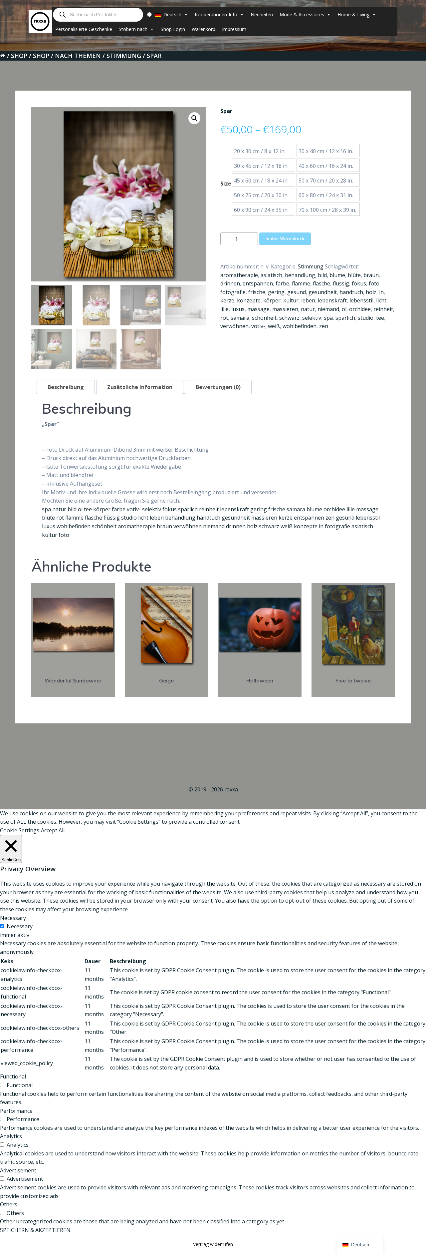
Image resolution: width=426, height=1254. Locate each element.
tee (380, 317)
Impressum (234, 29)
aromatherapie (239, 275)
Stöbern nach (133, 29)
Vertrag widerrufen (213, 1244)
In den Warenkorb (285, 238)
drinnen (230, 283)
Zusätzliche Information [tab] (139, 387)
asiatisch (271, 275)
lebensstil (361, 300)
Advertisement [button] (18, 1170)
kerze (227, 300)
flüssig (341, 283)
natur (308, 309)
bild (322, 275)
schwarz (289, 317)
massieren (285, 309)
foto (374, 283)
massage (258, 309)
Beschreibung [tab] (66, 387)
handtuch (351, 292)
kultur (291, 300)
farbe (282, 283)
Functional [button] (13, 1076)
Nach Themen (78, 56)
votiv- (258, 326)
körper (272, 300)
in (381, 292)
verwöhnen (234, 326)
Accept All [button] (53, 830)
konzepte (249, 300)
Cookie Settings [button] (19, 830)
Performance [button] (16, 1110)
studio (365, 317)
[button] (194, 118)
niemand (328, 309)
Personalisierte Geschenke (83, 29)
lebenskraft (332, 300)
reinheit (383, 309)
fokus (359, 283)
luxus (238, 309)
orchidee (360, 309)
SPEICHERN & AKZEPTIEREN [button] (35, 1230)
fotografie (233, 292)
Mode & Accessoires (302, 14)
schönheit (264, 317)
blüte (354, 275)
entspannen (258, 283)
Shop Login (173, 29)
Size (225, 183)
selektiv (311, 317)
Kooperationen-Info (216, 14)
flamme (301, 283)
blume (337, 275)
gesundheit (323, 292)
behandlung (300, 275)
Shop (19, 56)
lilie (224, 309)
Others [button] (8, 1204)
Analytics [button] (11, 1136)
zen (323, 326)
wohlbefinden (300, 326)
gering (276, 292)
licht (381, 300)
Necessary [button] (13, 918)
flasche (321, 283)
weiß (274, 326)
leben (308, 300)
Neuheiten (262, 14)
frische (256, 292)
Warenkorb (203, 29)
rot (224, 317)
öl (344, 309)
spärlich (345, 317)
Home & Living (353, 14)
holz (371, 292)
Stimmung (123, 56)
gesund (296, 292)
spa (328, 317)
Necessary (20, 926)
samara (240, 317)
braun (371, 275)
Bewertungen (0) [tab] (218, 387)
